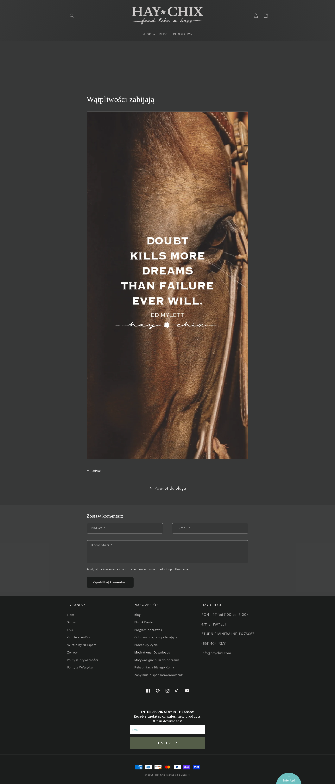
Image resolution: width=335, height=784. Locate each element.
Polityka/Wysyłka (80, 667)
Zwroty (72, 652)
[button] (72, 16)
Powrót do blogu (170, 488)
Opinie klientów (79, 637)
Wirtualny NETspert (81, 645)
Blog (137, 615)
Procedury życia (146, 645)
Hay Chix (160, 775)
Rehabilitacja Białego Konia (154, 667)
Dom (70, 615)
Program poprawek (148, 630)
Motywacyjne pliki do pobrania (157, 660)
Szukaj (72, 622)
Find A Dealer (144, 622)
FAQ (70, 630)
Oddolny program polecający (155, 637)
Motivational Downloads (152, 652)
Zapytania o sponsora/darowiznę (158, 675)
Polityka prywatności (82, 660)
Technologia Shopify (178, 775)
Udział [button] (96, 471)
